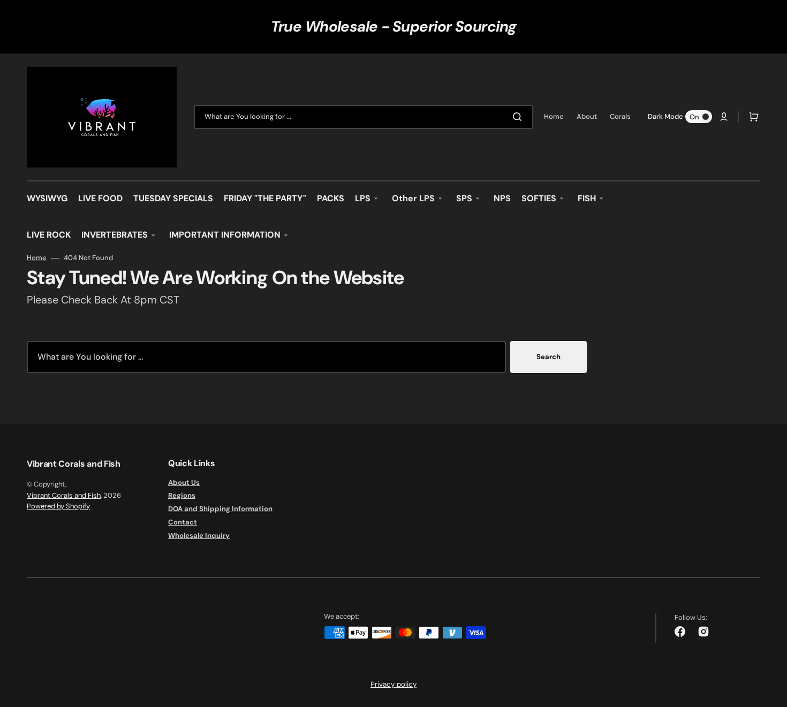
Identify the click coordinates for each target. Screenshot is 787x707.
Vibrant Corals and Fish (64, 495)
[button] (724, 116)
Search (548, 356)
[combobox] (363, 117)
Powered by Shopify (58, 506)
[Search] (519, 116)
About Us (184, 482)
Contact (182, 522)
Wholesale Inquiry (199, 535)
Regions (181, 495)
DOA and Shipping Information (220, 508)
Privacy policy (393, 684)
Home (37, 258)
